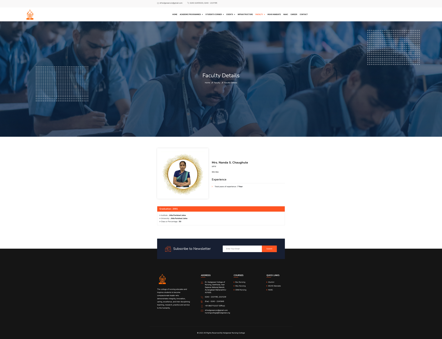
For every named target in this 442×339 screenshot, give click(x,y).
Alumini (271, 282)
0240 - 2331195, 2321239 (215, 297)
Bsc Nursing (240, 282)
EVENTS (229, 14)
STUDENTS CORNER (213, 14)
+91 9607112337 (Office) (215, 306)
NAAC (285, 14)
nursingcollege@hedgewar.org (217, 313)
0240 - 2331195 (210, 3)
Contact (304, 14)
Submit (269, 249)
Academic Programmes (190, 14)
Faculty (259, 14)
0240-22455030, (197, 3)
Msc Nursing (240, 286)
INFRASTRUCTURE (245, 14)
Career (294, 14)
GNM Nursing (240, 290)
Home (174, 14)
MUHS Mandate (274, 14)
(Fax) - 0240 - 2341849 (214, 301)
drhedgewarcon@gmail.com (171, 3)
